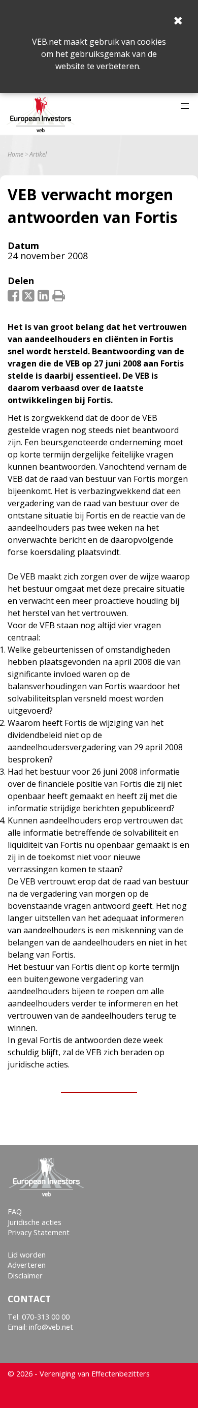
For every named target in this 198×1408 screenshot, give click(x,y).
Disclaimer (25, 1275)
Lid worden (27, 1255)
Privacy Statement (39, 1232)
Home (15, 154)
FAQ (15, 1211)
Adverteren (27, 1265)
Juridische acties (34, 1222)
